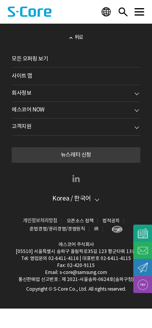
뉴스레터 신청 (76, 155)
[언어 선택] (107, 11)
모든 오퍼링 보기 (30, 59)
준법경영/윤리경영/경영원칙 (57, 229)
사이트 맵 (22, 76)
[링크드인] (76, 178)
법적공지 (111, 220)
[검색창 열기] (123, 11)
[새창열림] (115, 229)
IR (96, 229)
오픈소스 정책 (80, 220)
